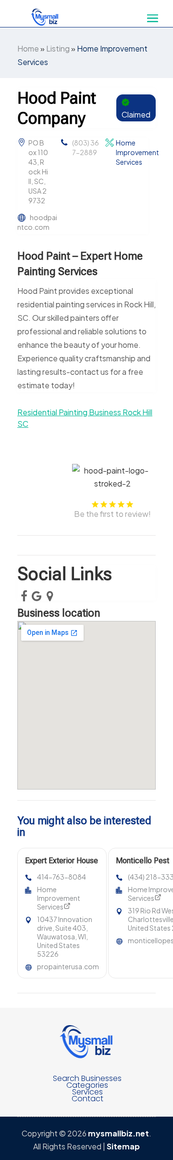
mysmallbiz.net (118, 1133)
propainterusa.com (68, 966)
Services (87, 1092)
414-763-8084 (61, 876)
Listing (58, 48)
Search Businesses (87, 1078)
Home (28, 48)
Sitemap (123, 1146)
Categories (87, 1085)
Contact (87, 1098)
